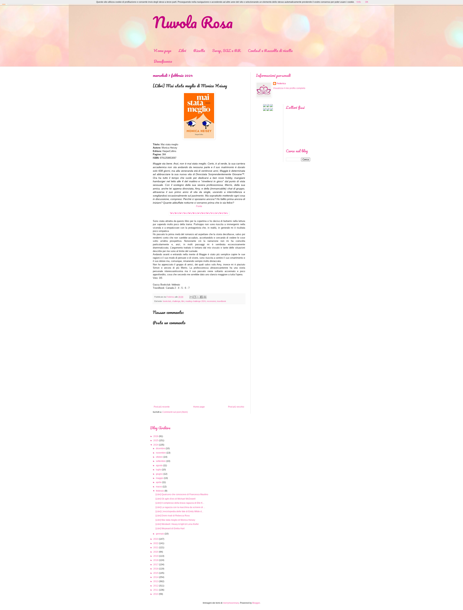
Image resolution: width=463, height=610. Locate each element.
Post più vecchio (236, 407)
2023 (155, 539)
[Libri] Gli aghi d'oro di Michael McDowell (176, 499)
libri (182, 301)
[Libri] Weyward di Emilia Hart (170, 528)
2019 (155, 556)
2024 (155, 445)
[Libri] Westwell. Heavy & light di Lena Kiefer (177, 524)
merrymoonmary (231, 603)
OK (366, 2)
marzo (159, 486)
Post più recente (162, 407)
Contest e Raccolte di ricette (270, 50)
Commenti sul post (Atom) (175, 412)
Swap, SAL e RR (226, 50)
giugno (159, 474)
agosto (159, 465)
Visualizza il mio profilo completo (289, 88)
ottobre (159, 457)
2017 (155, 564)
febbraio (160, 491)
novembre (161, 453)
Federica (281, 83)
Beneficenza (163, 61)
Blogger (256, 603)
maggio (159, 478)
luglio (158, 469)
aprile (159, 482)
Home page (162, 50)
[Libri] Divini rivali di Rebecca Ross (173, 515)
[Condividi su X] (198, 297)
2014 (155, 577)
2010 (155, 594)
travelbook (221, 301)
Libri (182, 50)
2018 (155, 560)
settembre (161, 461)
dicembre (160, 448)
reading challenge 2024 (195, 301)
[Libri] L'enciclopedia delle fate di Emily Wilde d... (179, 511)
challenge (176, 301)
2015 (155, 573)
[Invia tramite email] (191, 297)
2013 (155, 581)
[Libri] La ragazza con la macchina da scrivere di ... (180, 507)
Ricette (199, 50)
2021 (155, 547)
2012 (155, 585)
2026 (155, 436)
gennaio (160, 533)
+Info (358, 2)
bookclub (167, 301)
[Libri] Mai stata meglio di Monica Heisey (175, 520)
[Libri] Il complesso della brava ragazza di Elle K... (180, 503)
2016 (155, 568)
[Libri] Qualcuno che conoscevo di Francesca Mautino (182, 494)
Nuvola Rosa (193, 22)
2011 (155, 590)
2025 (155, 440)
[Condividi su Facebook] (201, 297)
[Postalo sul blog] (194, 297)
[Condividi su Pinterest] (205, 297)
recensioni (211, 301)
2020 (155, 552)
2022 (155, 543)
